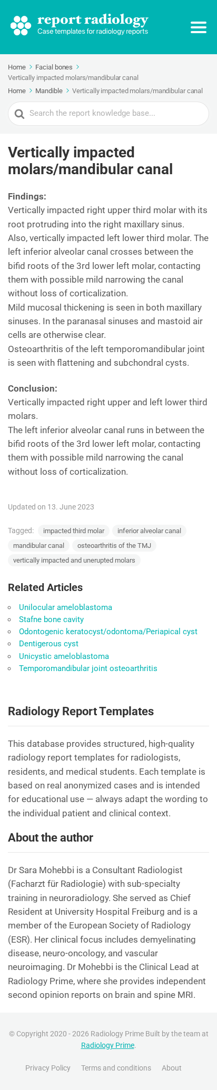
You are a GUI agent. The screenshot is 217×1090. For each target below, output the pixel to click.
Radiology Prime (107, 1045)
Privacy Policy (48, 1068)
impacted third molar (73, 531)
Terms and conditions (116, 1068)
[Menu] (198, 27)
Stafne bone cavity (51, 619)
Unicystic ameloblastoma (64, 656)
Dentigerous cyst (48, 643)
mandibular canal (38, 545)
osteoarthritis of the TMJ (114, 545)
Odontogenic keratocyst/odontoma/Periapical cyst (108, 631)
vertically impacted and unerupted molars (74, 560)
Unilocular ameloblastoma (65, 607)
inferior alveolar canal (149, 531)
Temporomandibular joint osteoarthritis (88, 668)
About (172, 1068)
